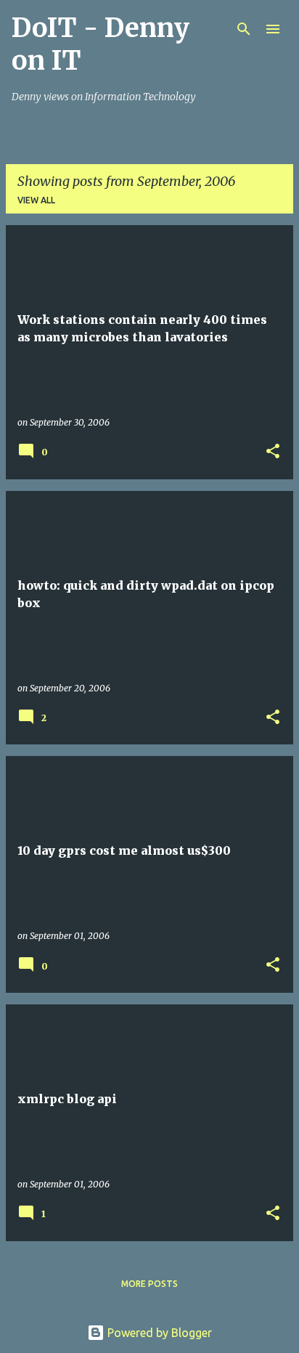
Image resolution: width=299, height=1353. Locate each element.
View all (36, 200)
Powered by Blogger (158, 1332)
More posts (149, 1283)
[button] (273, 452)
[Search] (244, 29)
